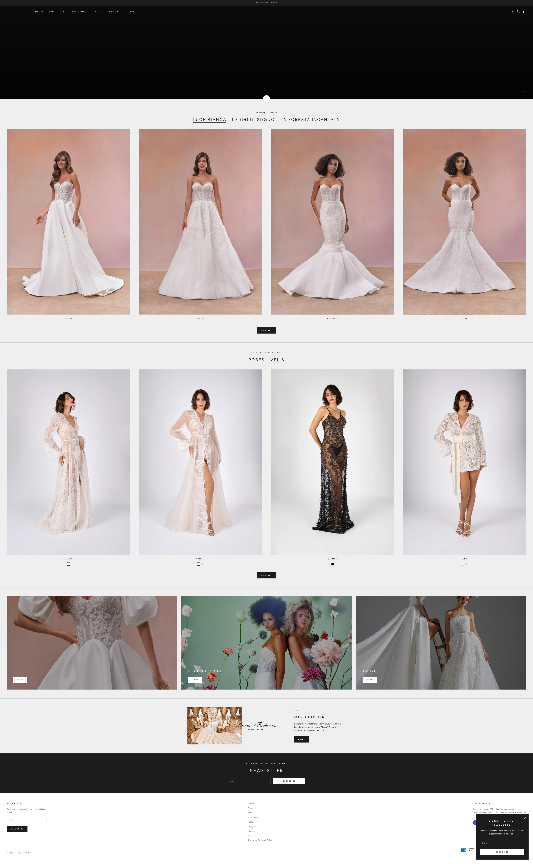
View (20, 680)
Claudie (200, 319)
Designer (113, 11)
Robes (256, 359)
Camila (200, 559)
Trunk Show (78, 11)
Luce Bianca (210, 119)
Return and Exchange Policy (260, 840)
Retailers (96, 11)
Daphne (464, 319)
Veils (277, 359)
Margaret (332, 319)
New (62, 11)
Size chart (252, 835)
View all (266, 56)
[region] (266, 52)
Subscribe (502, 852)
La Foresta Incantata (310, 119)
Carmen (332, 559)
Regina (68, 319)
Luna (464, 559)
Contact (129, 11)
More (301, 739)
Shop (51, 11)
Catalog (38, 11)
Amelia (68, 559)
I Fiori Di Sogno (253, 119)
